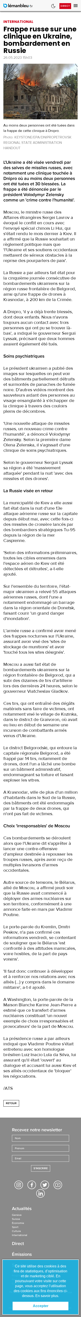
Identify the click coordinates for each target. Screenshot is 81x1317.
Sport (15, 1227)
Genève (17, 1215)
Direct (65, 5)
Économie (18, 1223)
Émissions (22, 1254)
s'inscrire (41, 1168)
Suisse (16, 1219)
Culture (16, 1231)
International (19, 1235)
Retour (11, 1103)
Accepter (40, 1306)
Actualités (22, 1209)
